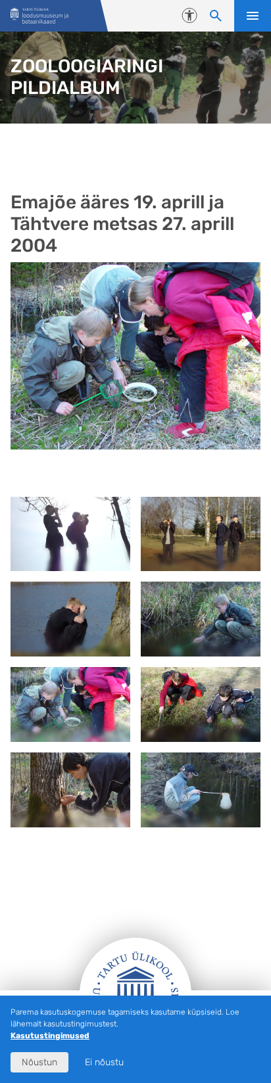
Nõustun (39, 1062)
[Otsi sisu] (216, 16)
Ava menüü (252, 16)
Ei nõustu (104, 1062)
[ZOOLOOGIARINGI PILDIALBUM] (39, 16)
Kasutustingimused (50, 1035)
